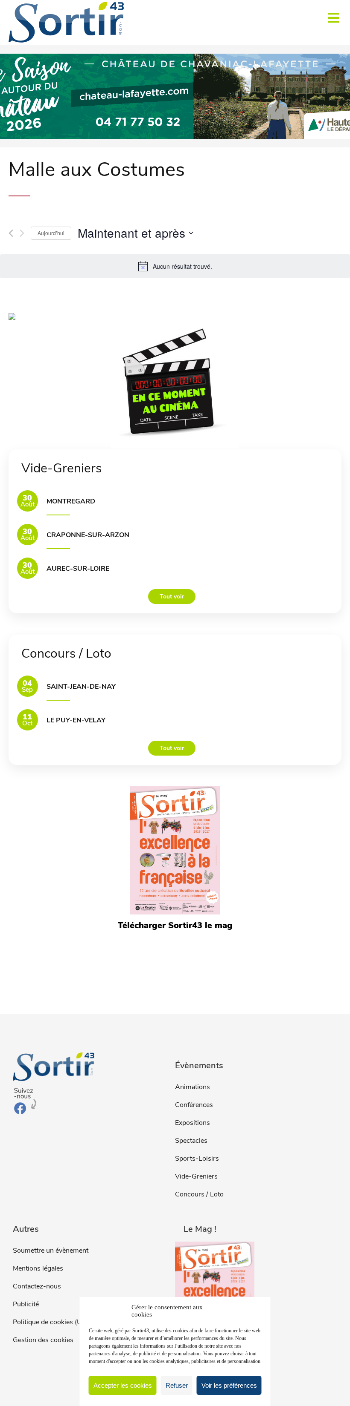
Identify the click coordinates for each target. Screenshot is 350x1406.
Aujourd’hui (51, 232)
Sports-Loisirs (197, 1158)
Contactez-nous (37, 1286)
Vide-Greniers (196, 1176)
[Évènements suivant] (22, 233)
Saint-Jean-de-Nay (81, 686)
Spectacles (191, 1140)
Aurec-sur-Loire (78, 568)
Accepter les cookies (122, 1385)
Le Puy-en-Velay (76, 720)
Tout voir (172, 596)
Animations (192, 1087)
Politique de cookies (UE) (50, 1322)
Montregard (71, 501)
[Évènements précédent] (11, 233)
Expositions (192, 1122)
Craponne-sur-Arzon (88, 535)
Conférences (194, 1105)
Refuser (177, 1385)
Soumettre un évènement (50, 1250)
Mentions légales (38, 1268)
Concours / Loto (199, 1194)
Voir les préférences (229, 1385)
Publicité (26, 1304)
